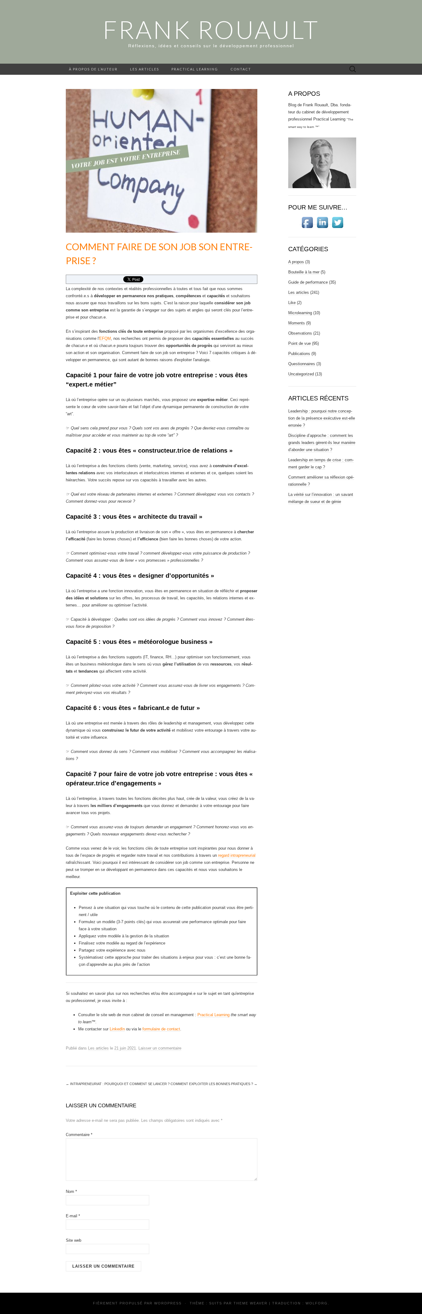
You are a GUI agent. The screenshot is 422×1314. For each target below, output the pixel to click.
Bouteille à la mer (303, 272)
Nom (71, 1191)
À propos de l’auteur (93, 69)
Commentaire (79, 1134)
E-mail (73, 1216)
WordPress (168, 1303)
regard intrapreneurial (236, 855)
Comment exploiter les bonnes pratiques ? (214, 1084)
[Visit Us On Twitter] (337, 222)
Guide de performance (308, 282)
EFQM (105, 338)
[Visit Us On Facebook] (307, 222)
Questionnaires (301, 363)
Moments (296, 323)
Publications (299, 353)
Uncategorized (301, 374)
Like (292, 302)
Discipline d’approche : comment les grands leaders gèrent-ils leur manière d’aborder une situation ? (321, 442)
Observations (300, 333)
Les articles (144, 69)
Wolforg (317, 1303)
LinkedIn (117, 1029)
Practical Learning (194, 69)
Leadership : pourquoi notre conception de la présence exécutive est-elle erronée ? (321, 418)
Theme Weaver (251, 1303)
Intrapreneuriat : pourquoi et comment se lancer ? (118, 1084)
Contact (240, 69)
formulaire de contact (161, 1029)
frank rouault (211, 29)
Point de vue (299, 343)
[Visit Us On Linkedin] (322, 222)
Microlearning (300, 313)
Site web (73, 1240)
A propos (296, 262)
